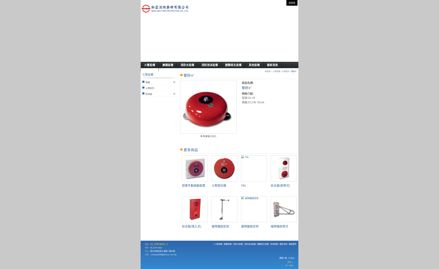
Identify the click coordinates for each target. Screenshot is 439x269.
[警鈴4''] (208, 107)
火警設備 (276, 71)
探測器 (148, 93)
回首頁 (267, 71)
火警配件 (285, 71)
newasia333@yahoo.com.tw (164, 254)
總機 (147, 82)
